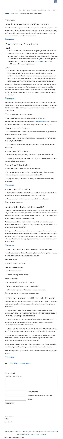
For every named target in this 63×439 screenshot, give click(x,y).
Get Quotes (25, 434)
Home (7, 13)
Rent (11, 431)
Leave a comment (25, 363)
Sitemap (43, 434)
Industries (25, 431)
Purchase (17, 431)
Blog (32, 434)
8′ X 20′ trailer (39, 61)
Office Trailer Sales (15, 4)
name (33, 391)
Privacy (37, 434)
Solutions (32, 431)
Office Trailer (14, 13)
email (40, 395)
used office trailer (41, 121)
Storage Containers (42, 431)
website (30, 399)
